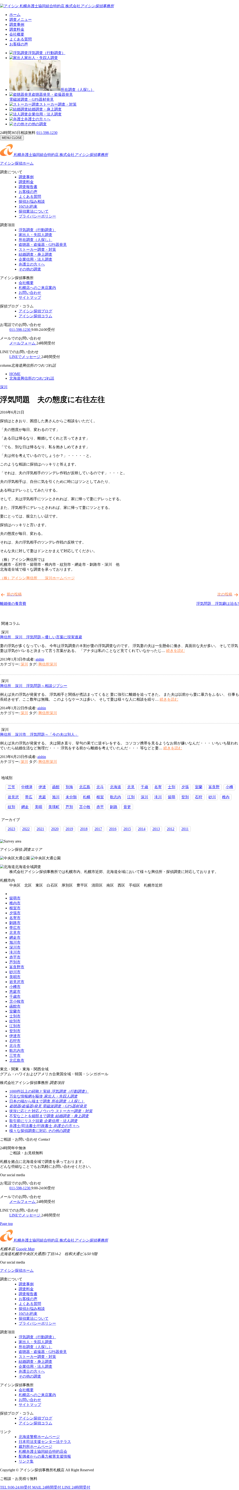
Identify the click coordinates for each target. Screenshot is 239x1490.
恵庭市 (15, 992)
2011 (185, 829)
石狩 (198, 797)
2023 (11, 829)
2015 (127, 829)
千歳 (144, 787)
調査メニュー (20, 20)
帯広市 (15, 928)
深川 (3, 387)
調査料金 (16, 29)
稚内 (225, 797)
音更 (127, 807)
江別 (131, 797)
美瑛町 (54, 807)
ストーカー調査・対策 (58, 104)
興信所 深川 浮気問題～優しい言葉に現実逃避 (41, 637)
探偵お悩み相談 (32, 201)
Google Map (25, 1249)
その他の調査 (35, 124)
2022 (26, 829)
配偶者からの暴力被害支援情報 (45, 1456)
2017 (98, 829)
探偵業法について (34, 211)
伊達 (42, 787)
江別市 (15, 1026)
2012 (170, 829)
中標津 (26, 787)
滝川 (158, 797)
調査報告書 (28, 187)
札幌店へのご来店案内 (37, 288)
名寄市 (15, 918)
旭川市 (15, 942)
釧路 (113, 807)
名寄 (158, 787)
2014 (141, 829)
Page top (6, 1224)
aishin (39, 659)
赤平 (100, 807)
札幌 (86, 797)
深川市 (15, 947)
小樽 (229, 787)
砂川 (212, 797)
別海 (69, 787)
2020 (55, 829)
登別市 (15, 1031)
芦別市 (15, 962)
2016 (112, 829)
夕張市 (15, 913)
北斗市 (15, 1046)
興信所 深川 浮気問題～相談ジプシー (33, 686)
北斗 (100, 787)
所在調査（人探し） (77, 90)
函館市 (15, 1006)
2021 (40, 829)
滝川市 (15, 952)
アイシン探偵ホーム (17, 163)
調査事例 (16, 24)
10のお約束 (28, 206)
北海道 (115, 787)
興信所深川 (47, 664)
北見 (131, 787)
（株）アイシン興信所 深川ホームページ (37, 578)
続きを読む (175, 651)
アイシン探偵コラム (35, 316)
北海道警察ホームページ (39, 1437)
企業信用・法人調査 (45, 114)
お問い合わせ (30, 293)
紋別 (11, 807)
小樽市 (15, 987)
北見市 (15, 933)
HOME (15, 374)
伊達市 (15, 1036)
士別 (171, 787)
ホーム (15, 15)
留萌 (171, 797)
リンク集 (26, 1461)
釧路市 (15, 923)
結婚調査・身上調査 (45, 109)
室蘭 (198, 787)
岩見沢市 (16, 982)
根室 (100, 797)
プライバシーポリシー (37, 216)
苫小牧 (84, 807)
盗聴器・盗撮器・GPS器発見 (43, 245)
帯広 (28, 797)
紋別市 (15, 1021)
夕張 (185, 787)
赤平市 (15, 957)
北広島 (84, 787)
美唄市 (15, 977)
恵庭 (42, 797)
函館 (56, 787)
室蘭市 (15, 1011)
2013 (156, 829)
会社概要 (16, 34)
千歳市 (15, 996)
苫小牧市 (16, 1001)
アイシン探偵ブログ (35, 311)
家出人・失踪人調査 (41, 58)
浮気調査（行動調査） (46, 53)
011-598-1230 (46, 133)
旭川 (56, 797)
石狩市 (15, 1041)
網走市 (15, 937)
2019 (69, 829)
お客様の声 (18, 44)
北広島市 (16, 1060)
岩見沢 (13, 797)
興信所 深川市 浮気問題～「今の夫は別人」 (39, 734)
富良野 (214, 787)
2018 (84, 829)
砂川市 (15, 972)
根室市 (15, 908)
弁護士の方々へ (37, 119)
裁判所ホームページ (35, 1447)
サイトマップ (30, 297)
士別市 (15, 1016)
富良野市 (16, 967)
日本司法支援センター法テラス (45, 1442)
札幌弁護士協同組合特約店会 (43, 1451)
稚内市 (15, 903)
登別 (185, 797)
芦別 (69, 807)
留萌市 (15, 898)
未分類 (71, 797)
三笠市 (15, 1055)
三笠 (11, 787)
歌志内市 (16, 1051)
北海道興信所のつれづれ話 (31, 378)
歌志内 (115, 797)
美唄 (38, 807)
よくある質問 (20, 39)
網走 (25, 807)
